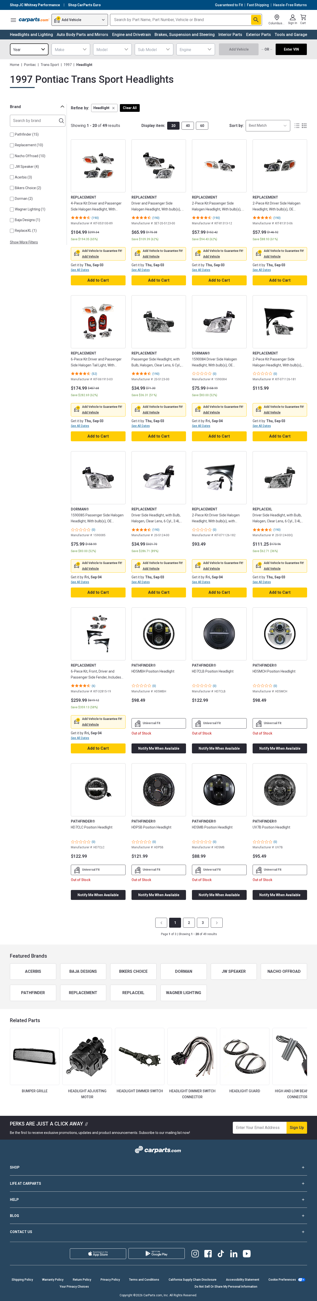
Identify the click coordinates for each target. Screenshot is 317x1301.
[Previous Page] (161, 923)
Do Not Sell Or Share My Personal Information (226, 1286)
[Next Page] (217, 923)
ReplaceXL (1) (26, 231)
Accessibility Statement (242, 1279)
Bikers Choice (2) (28, 188)
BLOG (14, 1216)
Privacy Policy (110, 1279)
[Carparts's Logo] (34, 20)
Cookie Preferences (282, 1279)
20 (173, 126)
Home (14, 65)
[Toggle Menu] (13, 19)
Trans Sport (50, 65)
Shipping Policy (22, 1279)
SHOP (15, 1167)
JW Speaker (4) (27, 167)
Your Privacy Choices (74, 1286)
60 (202, 126)
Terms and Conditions (144, 1279)
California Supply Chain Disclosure (192, 1279)
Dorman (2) (24, 199)
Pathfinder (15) (27, 134)
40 (188, 126)
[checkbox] (12, 135)
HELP (14, 1200)
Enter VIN (291, 49)
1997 (68, 65)
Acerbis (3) (23, 177)
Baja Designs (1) (27, 220)
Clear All (130, 108)
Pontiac (30, 65)
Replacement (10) (29, 145)
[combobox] (29, 49)
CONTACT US (21, 1232)
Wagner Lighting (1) (30, 209)
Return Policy (82, 1279)
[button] (104, 108)
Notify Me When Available (158, 748)
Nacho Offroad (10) (30, 156)
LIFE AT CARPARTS (25, 1183)
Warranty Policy (52, 1279)
